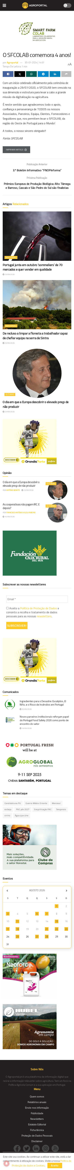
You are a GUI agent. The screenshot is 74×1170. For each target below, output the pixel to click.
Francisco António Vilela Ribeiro (20, 512)
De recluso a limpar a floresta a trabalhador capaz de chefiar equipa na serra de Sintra (35, 335)
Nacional (11, 257)
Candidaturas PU (12, 803)
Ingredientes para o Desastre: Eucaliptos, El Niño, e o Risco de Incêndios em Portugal (43, 703)
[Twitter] (28, 1148)
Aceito (55, 1165)
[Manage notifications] (6, 1163)
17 (7, 929)
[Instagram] (47, 1148)
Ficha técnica (37, 1130)
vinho (7, 815)
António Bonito (13, 490)
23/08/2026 (9, 274)
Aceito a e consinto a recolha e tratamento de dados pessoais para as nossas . (32, 612)
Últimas (10, 394)
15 (56, 921)
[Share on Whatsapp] (31, 74)
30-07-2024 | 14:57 (34, 62)
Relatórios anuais (37, 1102)
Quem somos (37, 1096)
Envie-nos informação (37, 1107)
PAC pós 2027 (22, 809)
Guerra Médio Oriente (36, 803)
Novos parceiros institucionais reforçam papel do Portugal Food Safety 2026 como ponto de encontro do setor (44, 720)
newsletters (44, 616)
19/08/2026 (26, 728)
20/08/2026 (26, 709)
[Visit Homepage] (34, 5)
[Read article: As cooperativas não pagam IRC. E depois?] (57, 512)
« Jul (7, 890)
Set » (66, 890)
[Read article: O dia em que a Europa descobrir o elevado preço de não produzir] (37, 373)
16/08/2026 (9, 516)
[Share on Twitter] (19, 74)
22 (56, 929)
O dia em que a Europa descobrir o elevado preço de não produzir (36, 404)
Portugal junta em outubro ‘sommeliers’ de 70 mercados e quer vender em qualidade (32, 267)
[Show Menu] (4, 5)
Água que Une (21, 815)
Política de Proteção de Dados (38, 608)
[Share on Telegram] (43, 74)
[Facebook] (18, 1148)
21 (46, 929)
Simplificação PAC (43, 809)
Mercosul (56, 803)
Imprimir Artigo (14, 149)
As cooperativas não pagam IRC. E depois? (21, 506)
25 (17, 936)
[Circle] (37, 1148)
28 (46, 936)
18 (17, 929)
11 (17, 921)
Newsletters (37, 1119)
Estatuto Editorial (37, 1124)
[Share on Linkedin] (55, 74)
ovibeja (7, 809)
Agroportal (12, 62)
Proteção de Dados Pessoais (37, 1135)
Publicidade (37, 1113)
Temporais (61, 809)
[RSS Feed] (56, 1148)
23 (66, 929)
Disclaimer (37, 1141)
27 (37, 936)
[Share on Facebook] (8, 74)
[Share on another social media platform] (66, 74)
